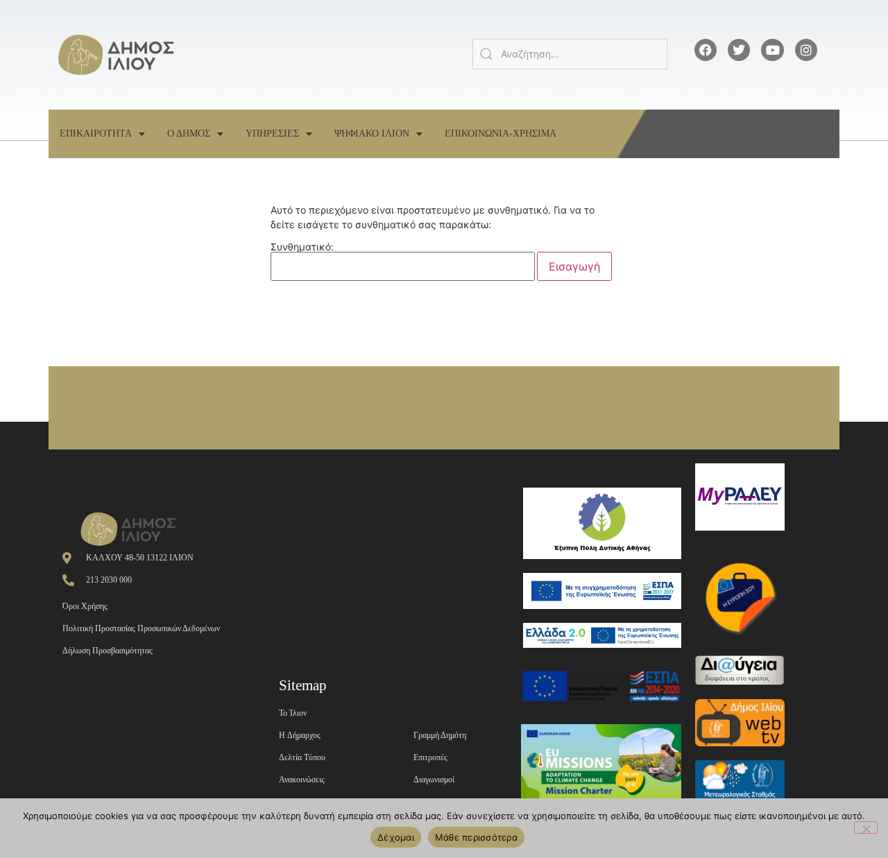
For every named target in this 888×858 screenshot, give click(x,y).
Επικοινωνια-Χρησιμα (500, 133)
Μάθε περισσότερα (476, 837)
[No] (866, 827)
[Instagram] (806, 50)
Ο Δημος (188, 133)
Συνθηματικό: (302, 247)
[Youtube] (772, 50)
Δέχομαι (395, 837)
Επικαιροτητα (96, 133)
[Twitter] (739, 50)
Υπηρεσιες (272, 133)
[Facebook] (705, 50)
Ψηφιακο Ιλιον (371, 133)
